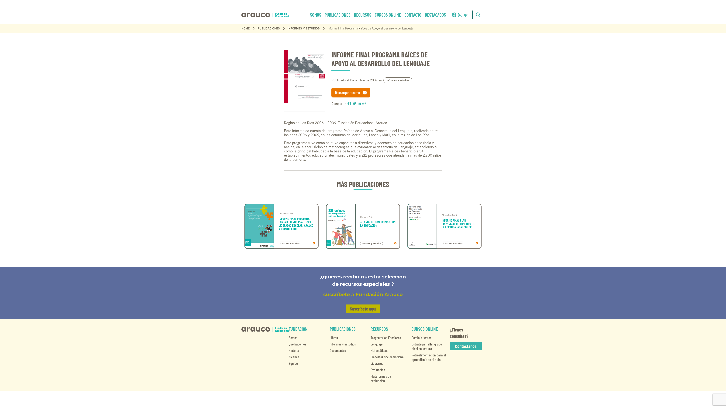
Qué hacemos (297, 344)
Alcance (294, 357)
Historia (294, 350)
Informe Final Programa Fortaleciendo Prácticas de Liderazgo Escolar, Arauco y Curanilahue (297, 223)
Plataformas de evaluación (381, 378)
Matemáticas (379, 350)
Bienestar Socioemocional (387, 357)
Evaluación (378, 369)
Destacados (435, 15)
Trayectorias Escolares (386, 337)
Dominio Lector (421, 337)
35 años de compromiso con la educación (378, 223)
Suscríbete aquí (363, 308)
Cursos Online (388, 15)
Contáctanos (465, 346)
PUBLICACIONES (269, 28)
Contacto (412, 15)
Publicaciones (338, 15)
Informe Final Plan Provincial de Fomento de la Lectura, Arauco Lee (458, 223)
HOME (245, 28)
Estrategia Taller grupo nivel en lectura (427, 346)
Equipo (293, 363)
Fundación (298, 329)
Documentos (338, 350)
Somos (315, 15)
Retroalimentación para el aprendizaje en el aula (429, 357)
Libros (334, 337)
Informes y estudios (304, 28)
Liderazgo (377, 363)
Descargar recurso (347, 92)
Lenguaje (376, 344)
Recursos (362, 15)
